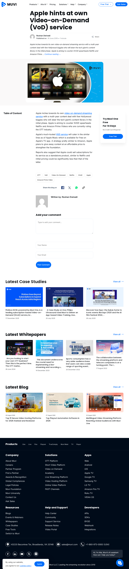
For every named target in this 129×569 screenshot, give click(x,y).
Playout (43, 444)
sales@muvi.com (70, 544)
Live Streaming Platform (56, 477)
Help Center (50, 513)
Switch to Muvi (13, 533)
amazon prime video (45, 180)
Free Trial (105, 4)
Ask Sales (121, 4)
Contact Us (11, 497)
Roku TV (89, 493)
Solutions (63, 4)
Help (72, 4)
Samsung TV (90, 481)
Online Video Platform (55, 485)
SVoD (80, 175)
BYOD (87, 521)
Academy (49, 473)
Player (78, 444)
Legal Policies (12, 485)
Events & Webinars (14, 517)
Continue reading (52, 54)
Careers (9, 465)
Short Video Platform (55, 465)
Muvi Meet (64, 444)
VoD (46, 175)
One (23, 444)
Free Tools (10, 529)
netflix (72, 175)
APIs (87, 513)
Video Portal (51, 529)
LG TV (87, 485)
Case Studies (12, 525)
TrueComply (53, 444)
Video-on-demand (58, 175)
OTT (38, 175)
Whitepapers (12, 521)
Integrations (90, 529)
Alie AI (43, 4)
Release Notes (52, 525)
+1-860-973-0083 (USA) (97, 544)
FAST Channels (52, 489)
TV (72, 444)
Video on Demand (53, 469)
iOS (86, 469)
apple (89, 175)
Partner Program (13, 469)
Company (82, 4)
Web (87, 461)
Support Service (52, 521)
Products (33, 4)
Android (88, 465)
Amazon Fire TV (92, 489)
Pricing (53, 4)
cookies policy (25, 566)
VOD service (62, 134)
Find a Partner (12, 473)
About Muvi (11, 461)
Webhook (89, 525)
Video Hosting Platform (56, 481)
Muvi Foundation (13, 489)
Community (50, 517)
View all (116, 281)
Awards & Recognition (16, 477)
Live (29, 444)
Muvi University (13, 493)
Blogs (8, 513)
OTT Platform (51, 461)
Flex (35, 444)
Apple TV (89, 473)
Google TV (90, 477)
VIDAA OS (89, 497)
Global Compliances (15, 481)
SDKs (87, 517)
